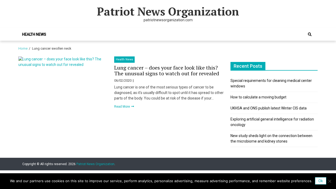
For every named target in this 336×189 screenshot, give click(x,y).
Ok (320, 181)
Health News (34, 34)
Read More (122, 106)
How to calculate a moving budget (258, 97)
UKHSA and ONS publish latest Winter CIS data (268, 108)
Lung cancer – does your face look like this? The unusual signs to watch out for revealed (166, 70)
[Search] (310, 34)
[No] (329, 181)
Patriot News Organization (168, 11)
